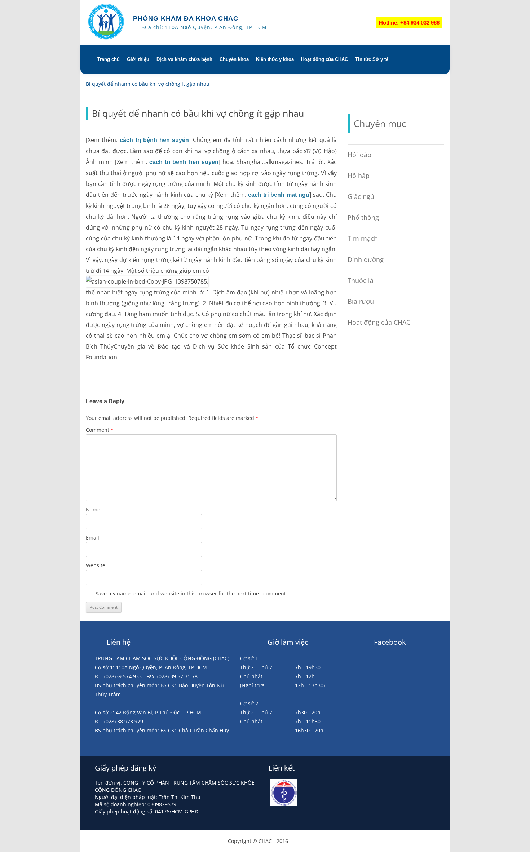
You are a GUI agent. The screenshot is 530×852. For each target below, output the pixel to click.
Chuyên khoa (234, 59)
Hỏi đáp (359, 154)
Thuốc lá (361, 280)
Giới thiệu (138, 59)
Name (93, 509)
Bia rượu (361, 301)
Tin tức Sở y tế (371, 59)
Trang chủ (108, 59)
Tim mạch (363, 238)
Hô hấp (359, 175)
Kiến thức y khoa (275, 59)
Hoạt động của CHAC (324, 59)
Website (95, 565)
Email (92, 537)
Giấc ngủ (361, 196)
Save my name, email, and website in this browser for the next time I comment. (191, 593)
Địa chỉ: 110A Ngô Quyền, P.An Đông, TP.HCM (204, 27)
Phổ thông (363, 217)
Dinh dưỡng (366, 259)
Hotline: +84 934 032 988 (409, 22)
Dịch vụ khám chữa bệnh (184, 59)
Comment (100, 429)
